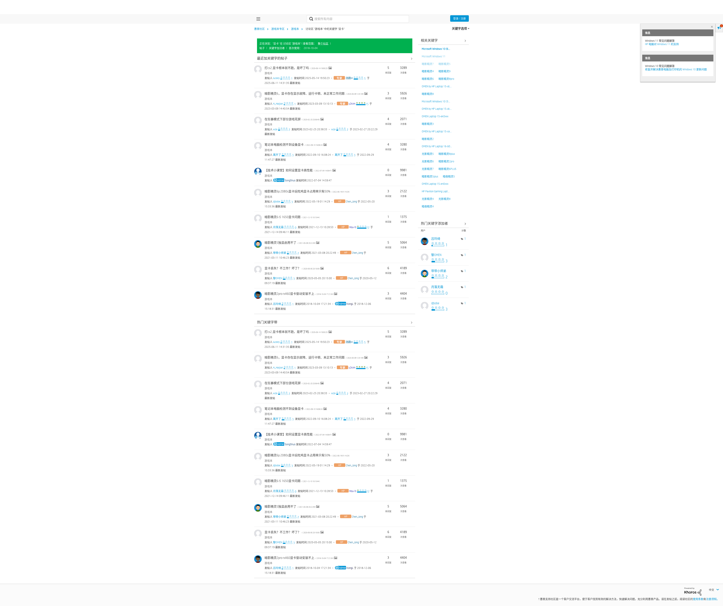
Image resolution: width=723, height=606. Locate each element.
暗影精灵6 (428, 78)
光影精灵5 (428, 154)
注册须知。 (712, 599)
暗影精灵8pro (446, 78)
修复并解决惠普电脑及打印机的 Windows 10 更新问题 (676, 69)
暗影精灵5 (445, 64)
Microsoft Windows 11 (433, 56)
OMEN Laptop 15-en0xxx (435, 183)
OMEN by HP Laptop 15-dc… (436, 86)
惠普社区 (259, 29)
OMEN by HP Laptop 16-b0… (437, 146)
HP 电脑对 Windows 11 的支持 (662, 44)
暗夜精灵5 (449, 176)
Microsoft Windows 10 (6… (436, 49)
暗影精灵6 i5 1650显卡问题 (292, 217)
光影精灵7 (428, 169)
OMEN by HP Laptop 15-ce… (436, 131)
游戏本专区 (277, 29)
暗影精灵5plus (430, 176)
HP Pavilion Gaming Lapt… (435, 191)
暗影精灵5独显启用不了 (290, 243)
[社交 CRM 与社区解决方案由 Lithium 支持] (692, 591)
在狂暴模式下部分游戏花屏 (292, 119)
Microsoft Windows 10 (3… (436, 101)
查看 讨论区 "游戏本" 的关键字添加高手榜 (443, 224)
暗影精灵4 (428, 71)
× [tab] (711, 26)
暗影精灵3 (428, 124)
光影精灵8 (445, 199)
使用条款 (698, 599)
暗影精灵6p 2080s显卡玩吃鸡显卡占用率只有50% (307, 191)
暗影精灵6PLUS (447, 169)
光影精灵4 (428, 199)
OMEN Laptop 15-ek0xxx (435, 116)
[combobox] (358, 19)
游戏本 (295, 29)
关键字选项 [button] (459, 29)
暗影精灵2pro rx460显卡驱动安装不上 (299, 294)
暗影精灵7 (428, 64)
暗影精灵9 (445, 71)
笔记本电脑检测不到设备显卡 (294, 145)
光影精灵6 (428, 161)
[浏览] (257, 19)
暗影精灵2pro (446, 161)
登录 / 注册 (459, 18)
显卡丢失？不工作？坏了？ (292, 268)
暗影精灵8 (428, 94)
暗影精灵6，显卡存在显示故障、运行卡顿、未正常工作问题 (314, 94)
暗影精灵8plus (447, 154)
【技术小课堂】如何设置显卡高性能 (299, 170)
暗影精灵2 (428, 139)
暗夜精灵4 (428, 206)
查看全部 (334, 58)
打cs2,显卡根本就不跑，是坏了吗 (297, 68)
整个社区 (323, 43)
